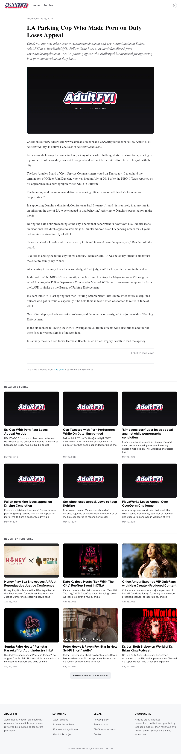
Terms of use (101, 724)
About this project (62, 734)
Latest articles (60, 719)
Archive (48, 5)
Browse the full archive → (90, 675)
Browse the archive (63, 724)
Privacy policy (101, 719)
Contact (98, 734)
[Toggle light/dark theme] (174, 5)
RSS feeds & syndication (65, 729)
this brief (59, 369)
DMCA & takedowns (105, 729)
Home (36, 5)
